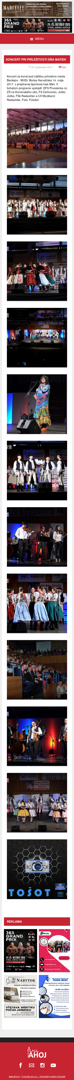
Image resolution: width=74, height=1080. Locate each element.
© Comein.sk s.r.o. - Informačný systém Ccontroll (43, 1076)
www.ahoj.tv (14, 1076)
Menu (39, 38)
